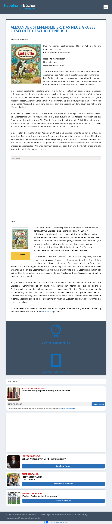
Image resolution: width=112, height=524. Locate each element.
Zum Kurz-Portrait (63, 466)
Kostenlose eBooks (56, 372)
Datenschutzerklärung (77, 514)
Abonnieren (99, 404)
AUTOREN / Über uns (15, 514)
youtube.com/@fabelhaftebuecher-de (23, 518)
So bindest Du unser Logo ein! (40, 514)
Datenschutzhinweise (68, 408)
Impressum (60, 514)
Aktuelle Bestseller (56, 343)
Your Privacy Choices (59, 522)
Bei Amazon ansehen (20, 256)
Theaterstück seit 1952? (63, 484)
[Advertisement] (56, 182)
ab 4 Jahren (47, 311)
